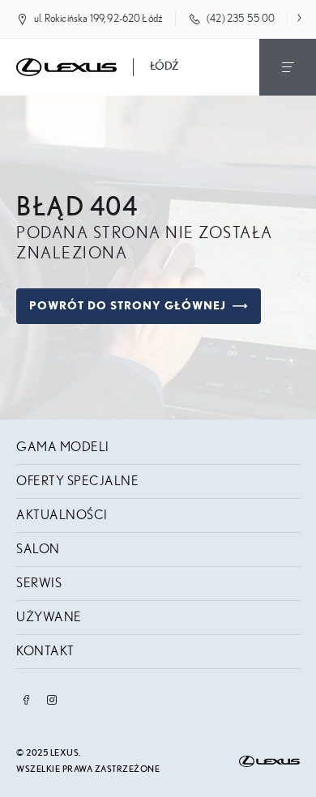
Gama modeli (62, 447)
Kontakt (45, 651)
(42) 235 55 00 (241, 19)
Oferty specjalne (77, 481)
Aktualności (62, 515)
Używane (49, 617)
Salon (38, 549)
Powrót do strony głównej (127, 306)
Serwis (39, 583)
